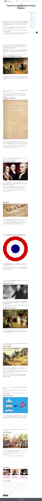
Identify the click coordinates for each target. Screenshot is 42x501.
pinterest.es (5, 448)
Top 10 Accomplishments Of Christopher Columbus (24, 477)
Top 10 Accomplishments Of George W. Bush (15, 477)
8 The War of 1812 (32, 25)
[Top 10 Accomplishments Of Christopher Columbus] (24, 474)
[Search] (37, 32)
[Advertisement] (15, 16)
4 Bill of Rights (31, 19)
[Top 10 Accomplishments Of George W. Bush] (15, 474)
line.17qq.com (5, 413)
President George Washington (21, 50)
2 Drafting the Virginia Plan (33, 16)
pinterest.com (5, 74)
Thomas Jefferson (16, 268)
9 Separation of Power (32, 26)
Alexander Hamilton (11, 23)
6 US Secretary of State (32, 22)
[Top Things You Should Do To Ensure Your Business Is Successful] (6, 474)
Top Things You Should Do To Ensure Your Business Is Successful (6, 477)
